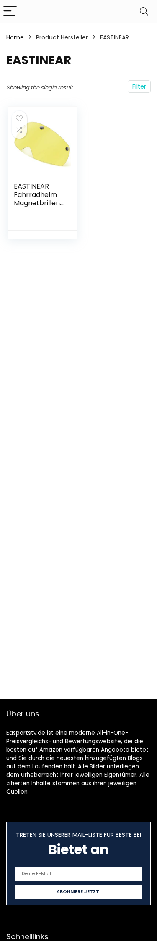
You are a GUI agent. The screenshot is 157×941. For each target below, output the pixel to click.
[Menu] (10, 11)
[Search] (144, 11)
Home (15, 37)
